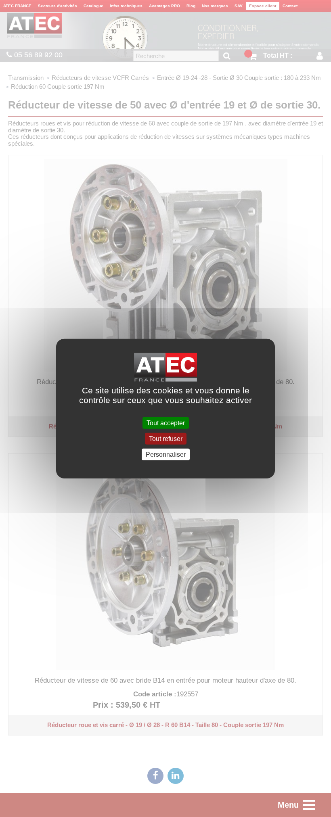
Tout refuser (165, 438)
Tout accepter (166, 422)
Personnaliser (166, 454)
